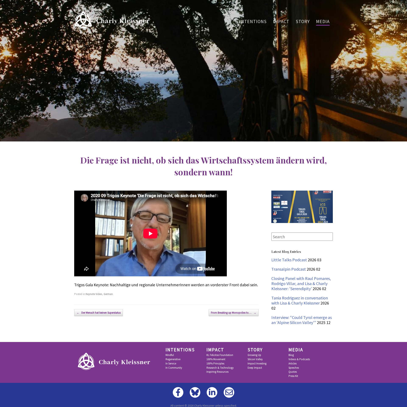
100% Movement (215, 359)
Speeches (294, 368)
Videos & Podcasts (299, 359)
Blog (291, 355)
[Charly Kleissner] (113, 20)
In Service (171, 363)
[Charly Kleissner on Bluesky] (195, 392)
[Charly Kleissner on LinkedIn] (212, 392)
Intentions (253, 21)
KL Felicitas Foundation (219, 355)
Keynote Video (94, 294)
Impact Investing (257, 363)
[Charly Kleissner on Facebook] (178, 392)
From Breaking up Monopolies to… (233, 312)
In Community (174, 368)
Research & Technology (220, 368)
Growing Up (254, 355)
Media (323, 21)
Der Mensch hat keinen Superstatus (99, 312)
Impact (281, 21)
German (108, 294)
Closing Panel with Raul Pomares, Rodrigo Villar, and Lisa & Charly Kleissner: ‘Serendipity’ (301, 283)
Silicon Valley (255, 359)
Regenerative (173, 359)
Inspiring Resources (217, 372)
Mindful (170, 355)
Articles (293, 363)
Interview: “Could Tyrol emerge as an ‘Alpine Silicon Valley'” (301, 320)
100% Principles (215, 363)
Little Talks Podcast (289, 259)
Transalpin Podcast (288, 269)
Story (303, 21)
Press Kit (293, 376)
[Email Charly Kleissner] (229, 392)
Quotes (293, 372)
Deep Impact (255, 368)
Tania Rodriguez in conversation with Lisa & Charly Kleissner (299, 300)
